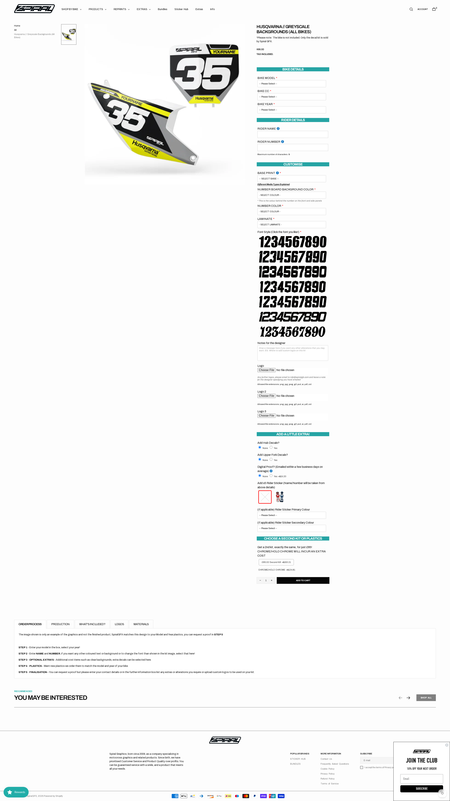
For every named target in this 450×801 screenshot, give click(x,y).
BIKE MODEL (266, 77)
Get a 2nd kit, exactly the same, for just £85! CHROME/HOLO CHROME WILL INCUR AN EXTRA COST (291, 551)
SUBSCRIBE (422, 789)
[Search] (411, 9)
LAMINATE (264, 218)
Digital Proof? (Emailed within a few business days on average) (290, 469)
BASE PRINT (266, 172)
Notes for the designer (271, 343)
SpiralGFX (32, 796)
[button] (422, 9)
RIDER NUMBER (268, 141)
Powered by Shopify (53, 796)
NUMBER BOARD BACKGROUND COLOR (285, 189)
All (15, 30)
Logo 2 (261, 391)
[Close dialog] (447, 745)
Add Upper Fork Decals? (272, 454)
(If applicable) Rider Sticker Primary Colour (283, 509)
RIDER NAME (266, 128)
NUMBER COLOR (269, 205)
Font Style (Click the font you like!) (278, 231)
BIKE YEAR (265, 104)
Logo (260, 365)
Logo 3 (261, 411)
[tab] (30, 624)
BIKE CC (263, 91)
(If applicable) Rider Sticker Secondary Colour (285, 522)
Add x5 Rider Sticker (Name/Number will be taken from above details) (291, 485)
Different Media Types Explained (273, 184)
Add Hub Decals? (268, 442)
